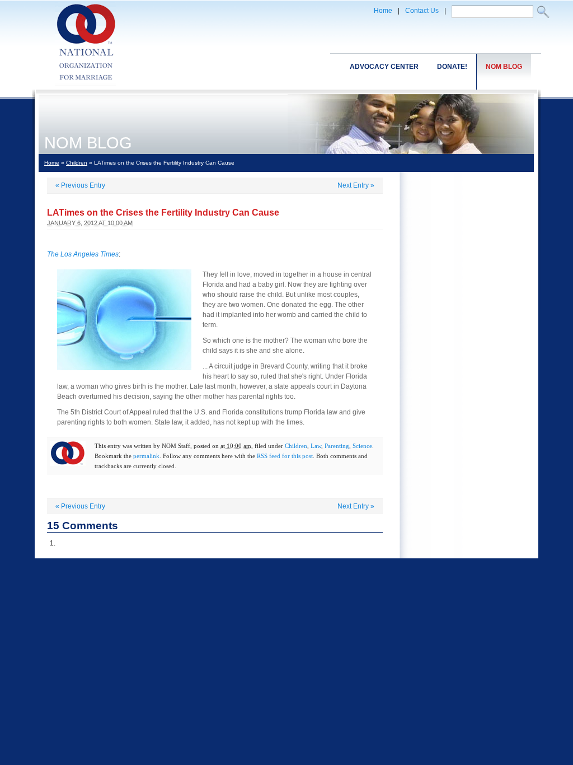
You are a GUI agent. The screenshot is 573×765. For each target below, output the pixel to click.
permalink (146, 456)
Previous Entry (80, 185)
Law (316, 445)
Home (383, 11)
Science (362, 445)
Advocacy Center (384, 67)
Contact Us (422, 11)
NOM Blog (504, 67)
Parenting (337, 445)
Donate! (452, 67)
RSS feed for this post (285, 456)
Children (76, 163)
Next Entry (355, 185)
